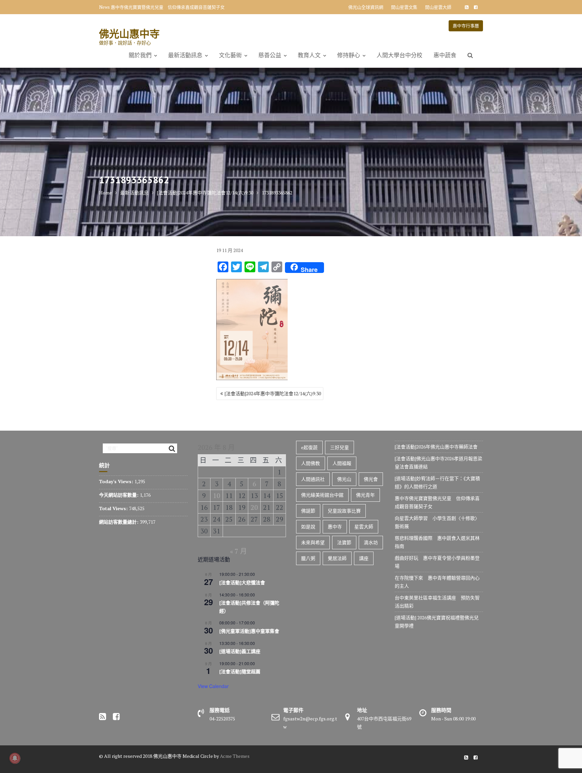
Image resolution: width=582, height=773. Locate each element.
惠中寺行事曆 (466, 26)
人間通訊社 (313, 479)
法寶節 (344, 542)
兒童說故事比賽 (344, 510)
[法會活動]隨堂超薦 (239, 672)
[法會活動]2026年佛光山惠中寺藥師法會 (436, 446)
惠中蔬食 (444, 55)
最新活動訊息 (185, 55)
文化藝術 (230, 55)
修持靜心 (348, 55)
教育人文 (309, 55)
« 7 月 (238, 551)
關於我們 (140, 55)
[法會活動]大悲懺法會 (242, 583)
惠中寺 (335, 526)
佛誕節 (308, 510)
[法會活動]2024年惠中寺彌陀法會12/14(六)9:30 (273, 393)
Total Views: (114, 508)
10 (216, 495)
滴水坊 (371, 542)
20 (254, 507)
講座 (363, 558)
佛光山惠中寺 (129, 33)
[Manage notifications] (14, 758)
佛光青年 (365, 495)
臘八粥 (308, 558)
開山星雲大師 (438, 7)
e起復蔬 (309, 447)
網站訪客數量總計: (119, 522)
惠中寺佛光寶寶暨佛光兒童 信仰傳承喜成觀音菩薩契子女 (168, 7)
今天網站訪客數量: (119, 495)
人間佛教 (310, 463)
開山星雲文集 (404, 7)
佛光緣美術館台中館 (322, 495)
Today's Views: (116, 481)
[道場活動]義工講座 (239, 651)
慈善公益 (269, 55)
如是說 (308, 526)
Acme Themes (235, 756)
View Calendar (213, 686)
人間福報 (341, 463)
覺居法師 (337, 558)
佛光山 (344, 479)
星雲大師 (363, 526)
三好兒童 (339, 447)
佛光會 (371, 479)
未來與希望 (313, 542)
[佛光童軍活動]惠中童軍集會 (249, 631)
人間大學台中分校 (399, 55)
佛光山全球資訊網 (365, 7)
